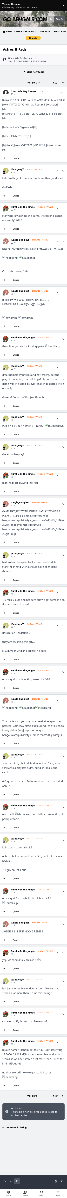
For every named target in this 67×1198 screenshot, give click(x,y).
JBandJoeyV (17, 169)
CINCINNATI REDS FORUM (31, 61)
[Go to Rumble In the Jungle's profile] (6, 208)
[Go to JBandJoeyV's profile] (6, 171)
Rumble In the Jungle (23, 206)
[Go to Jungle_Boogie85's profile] (6, 241)
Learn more (6, 5)
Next (55, 83)
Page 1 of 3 (32, 83)
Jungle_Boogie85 (20, 239)
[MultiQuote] (4, 158)
